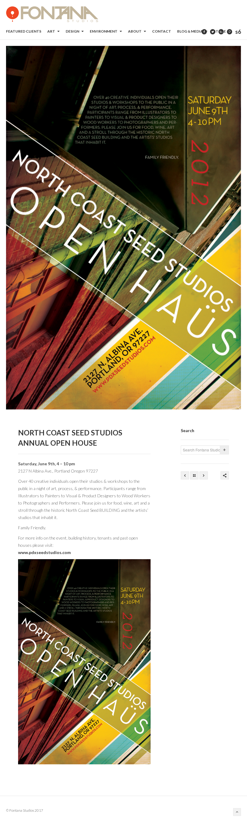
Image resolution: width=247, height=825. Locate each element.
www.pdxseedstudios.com (44, 552)
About (135, 31)
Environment (104, 31)
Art (51, 31)
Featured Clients (23, 31)
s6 (238, 31)
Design (73, 31)
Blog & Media (190, 31)
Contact (161, 31)
